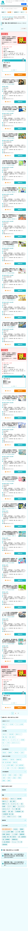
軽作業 (22, 739)
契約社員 (16, 752)
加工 (3, 742)
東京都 (15, 775)
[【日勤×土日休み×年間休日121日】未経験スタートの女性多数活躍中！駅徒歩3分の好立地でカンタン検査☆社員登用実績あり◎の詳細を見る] (14, 488)
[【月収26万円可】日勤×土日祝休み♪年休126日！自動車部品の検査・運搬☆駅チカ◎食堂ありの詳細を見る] (14, 334)
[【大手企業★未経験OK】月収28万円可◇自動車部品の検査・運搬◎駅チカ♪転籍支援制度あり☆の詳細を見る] (14, 307)
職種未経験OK (21, 768)
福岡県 (3, 780)
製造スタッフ (18, 734)
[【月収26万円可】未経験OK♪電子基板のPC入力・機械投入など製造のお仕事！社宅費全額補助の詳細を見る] (14, 570)
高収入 (3, 727)
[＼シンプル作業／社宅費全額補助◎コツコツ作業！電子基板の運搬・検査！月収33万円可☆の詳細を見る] (14, 624)
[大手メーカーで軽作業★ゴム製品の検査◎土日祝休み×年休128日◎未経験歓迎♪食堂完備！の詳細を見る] (14, 145)
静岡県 (9, 780)
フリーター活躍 (5, 768)
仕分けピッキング (15, 742)
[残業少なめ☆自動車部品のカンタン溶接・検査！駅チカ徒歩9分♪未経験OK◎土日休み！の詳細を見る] (14, 226)
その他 (8, 742)
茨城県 (19, 777)
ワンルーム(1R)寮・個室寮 (7, 765)
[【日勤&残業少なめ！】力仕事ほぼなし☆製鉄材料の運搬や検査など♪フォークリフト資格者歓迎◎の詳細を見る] (14, 597)
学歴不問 (12, 759)
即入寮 (11, 724)
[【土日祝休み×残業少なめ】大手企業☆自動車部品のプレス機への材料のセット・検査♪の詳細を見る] (14, 280)
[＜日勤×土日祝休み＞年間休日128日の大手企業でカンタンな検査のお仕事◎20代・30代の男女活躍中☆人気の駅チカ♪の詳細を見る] (14, 461)
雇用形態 (15, 12)
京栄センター (5, 724)
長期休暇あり (5, 759)
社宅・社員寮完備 (19, 765)
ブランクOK (13, 768)
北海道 (14, 777)
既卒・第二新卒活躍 (6, 762)
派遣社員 (4, 752)
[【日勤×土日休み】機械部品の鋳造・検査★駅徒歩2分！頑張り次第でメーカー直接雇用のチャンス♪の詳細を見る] (14, 434)
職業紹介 (10, 752)
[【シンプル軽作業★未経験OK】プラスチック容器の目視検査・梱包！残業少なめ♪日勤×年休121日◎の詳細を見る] (14, 199)
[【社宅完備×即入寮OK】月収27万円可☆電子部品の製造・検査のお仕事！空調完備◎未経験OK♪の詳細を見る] (14, 172)
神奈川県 (4, 775)
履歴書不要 (18, 759)
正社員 (22, 752)
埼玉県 (9, 777)
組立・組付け (12, 737)
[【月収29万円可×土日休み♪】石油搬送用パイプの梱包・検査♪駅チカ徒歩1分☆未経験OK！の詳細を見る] (14, 91)
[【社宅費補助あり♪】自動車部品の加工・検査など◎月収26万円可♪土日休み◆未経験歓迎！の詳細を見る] (14, 253)
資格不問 (15, 762)
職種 (9, 12)
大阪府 (3, 777)
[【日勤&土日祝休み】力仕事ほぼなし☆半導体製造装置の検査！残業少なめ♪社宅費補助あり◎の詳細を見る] (14, 543)
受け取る (24, 4)
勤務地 (3, 12)
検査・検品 (4, 737)
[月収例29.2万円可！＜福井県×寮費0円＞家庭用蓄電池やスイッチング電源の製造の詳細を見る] (14, 54)
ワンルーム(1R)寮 (19, 724)
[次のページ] (18, 713)
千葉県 (20, 775)
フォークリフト (5, 745)
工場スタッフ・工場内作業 (7, 734)
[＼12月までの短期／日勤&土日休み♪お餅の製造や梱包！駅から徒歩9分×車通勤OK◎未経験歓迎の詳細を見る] (14, 407)
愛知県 (10, 775)
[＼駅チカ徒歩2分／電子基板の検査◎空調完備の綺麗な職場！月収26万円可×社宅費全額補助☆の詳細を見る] (14, 651)
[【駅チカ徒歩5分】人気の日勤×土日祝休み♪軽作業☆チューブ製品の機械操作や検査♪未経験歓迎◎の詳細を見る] (14, 118)
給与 (22, 12)
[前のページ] (10, 713)
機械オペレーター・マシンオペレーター (10, 739)
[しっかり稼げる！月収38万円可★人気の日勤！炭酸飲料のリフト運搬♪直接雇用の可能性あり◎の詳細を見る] (14, 515)
